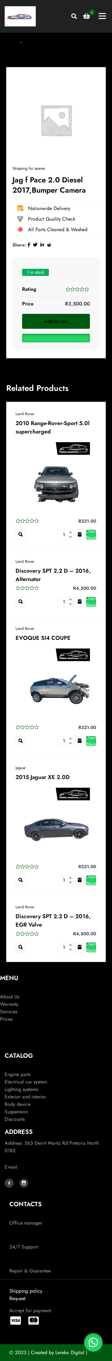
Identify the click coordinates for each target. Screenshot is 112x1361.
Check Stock (91, 535)
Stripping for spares (42, 42)
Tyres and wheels (22, 1066)
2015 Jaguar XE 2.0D (43, 777)
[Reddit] (49, 245)
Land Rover (25, 414)
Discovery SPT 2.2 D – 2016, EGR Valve (53, 920)
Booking (8, 1026)
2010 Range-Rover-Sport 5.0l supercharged (53, 427)
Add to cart (56, 321)
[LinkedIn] (42, 245)
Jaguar (21, 768)
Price (28, 303)
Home (11, 42)
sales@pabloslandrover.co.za (50, 1167)
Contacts (9, 1043)
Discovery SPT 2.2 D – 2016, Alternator (53, 575)
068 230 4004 (26, 1215)
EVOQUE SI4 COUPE (43, 638)
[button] (56, 336)
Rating (29, 289)
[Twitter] (35, 245)
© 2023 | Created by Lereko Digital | (48, 1352)
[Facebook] (28, 245)
